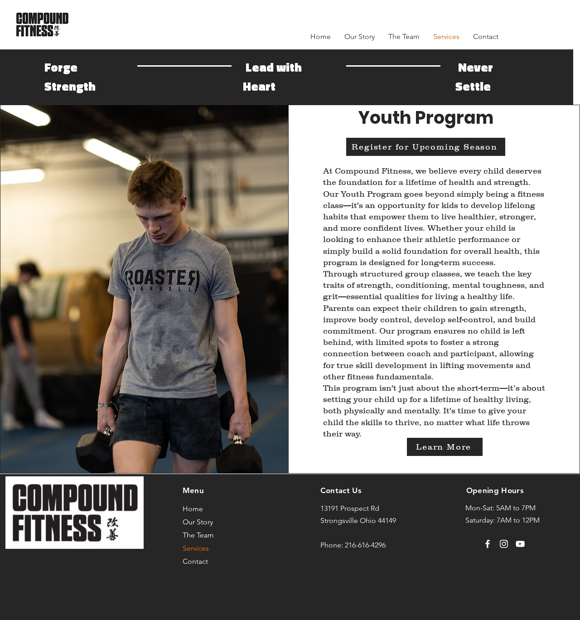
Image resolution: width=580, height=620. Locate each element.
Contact (195, 561)
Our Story (198, 522)
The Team (198, 535)
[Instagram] (503, 543)
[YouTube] (520, 543)
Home (193, 508)
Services (196, 548)
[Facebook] (487, 543)
